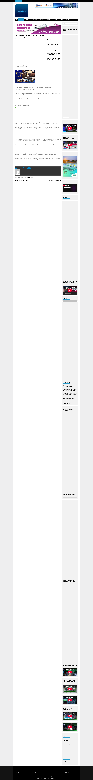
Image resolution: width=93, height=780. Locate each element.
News (21, 19)
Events (48, 19)
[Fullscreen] (75, 293)
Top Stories (26, 177)
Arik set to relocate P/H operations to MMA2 (54, 180)
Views (27, 19)
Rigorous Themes (53, 778)
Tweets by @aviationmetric (67, 761)
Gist (62, 19)
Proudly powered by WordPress (41, 778)
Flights (55, 19)
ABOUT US (34, 772)
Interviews (34, 19)
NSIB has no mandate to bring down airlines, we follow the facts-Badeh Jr (36, 1)
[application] (70, 290)
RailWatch (64, 389)
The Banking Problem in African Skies (53, 50)
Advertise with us (67, 772)
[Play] (63, 293)
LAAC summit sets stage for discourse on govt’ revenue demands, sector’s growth (53, 54)
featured (31, 177)
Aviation (19, 177)
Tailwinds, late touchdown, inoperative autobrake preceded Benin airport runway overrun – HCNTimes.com (69, 399)
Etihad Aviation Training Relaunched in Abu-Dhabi (22, 180)
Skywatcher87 (65, 385)
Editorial (68, 19)
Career (42, 19)
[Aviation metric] (16, 20)
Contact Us (50, 772)
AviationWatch (65, 393)
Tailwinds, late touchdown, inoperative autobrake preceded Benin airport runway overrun (69, 402)
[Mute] (74, 293)
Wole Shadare (28, 37)
